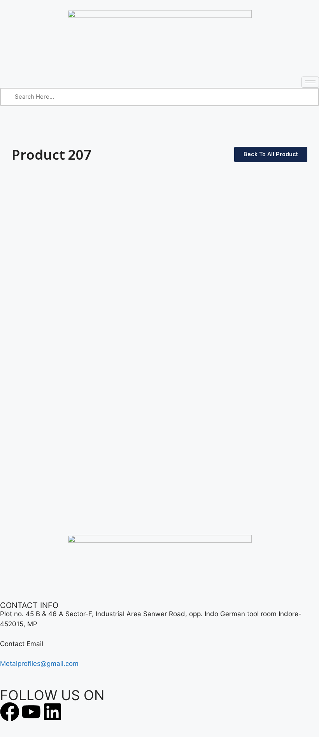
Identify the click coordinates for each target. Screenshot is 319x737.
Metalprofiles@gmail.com (39, 663)
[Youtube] (31, 711)
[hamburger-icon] (310, 82)
